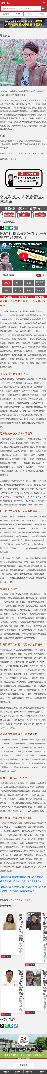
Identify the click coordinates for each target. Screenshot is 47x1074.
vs (35, 877)
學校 (18, 283)
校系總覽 (6, 14)
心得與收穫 (40, 290)
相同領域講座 (39, 297)
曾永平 (44, 961)
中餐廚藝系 (20, 1006)
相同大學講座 (7, 297)
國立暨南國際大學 (44, 947)
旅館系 (6, 881)
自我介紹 (6, 283)
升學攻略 (18, 14)
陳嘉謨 (20, 1010)
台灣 (8, 956)
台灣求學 (6, 1072)
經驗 (29, 290)
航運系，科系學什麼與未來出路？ (27, 881)
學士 (27, 1012)
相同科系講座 (23, 297)
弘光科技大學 (20, 944)
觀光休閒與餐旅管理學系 (44, 954)
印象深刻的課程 (40, 283)
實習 (7, 290)
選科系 (29, 14)
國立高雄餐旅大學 (20, 1001)
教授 (3, 956)
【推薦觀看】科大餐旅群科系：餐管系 (17, 877)
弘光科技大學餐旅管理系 (20, 900)
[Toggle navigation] (44, 3)
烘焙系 (40, 877)
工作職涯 (41, 1072)
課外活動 (17, 290)
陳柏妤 (44, 1008)
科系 (29, 283)
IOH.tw (5, 3)
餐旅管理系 (20, 948)
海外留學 (29, 1072)
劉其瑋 (20, 952)
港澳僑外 (41, 14)
